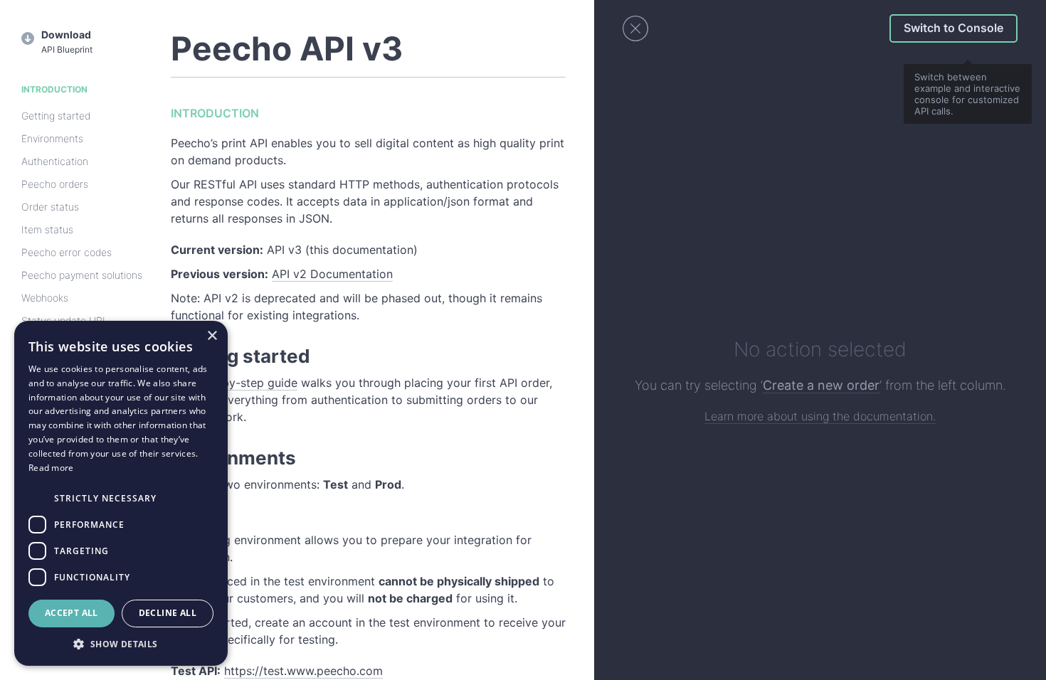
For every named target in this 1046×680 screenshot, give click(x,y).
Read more (51, 468)
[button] (120, 644)
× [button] (211, 336)
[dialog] (121, 493)
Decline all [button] (167, 613)
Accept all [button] (71, 613)
